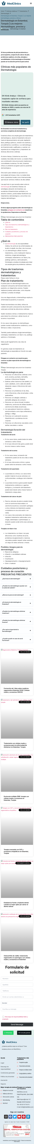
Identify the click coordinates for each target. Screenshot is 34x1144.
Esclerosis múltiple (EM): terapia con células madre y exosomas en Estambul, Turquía (16, 798)
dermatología (5, 187)
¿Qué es (7, 222)
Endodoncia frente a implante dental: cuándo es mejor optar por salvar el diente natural (16, 904)
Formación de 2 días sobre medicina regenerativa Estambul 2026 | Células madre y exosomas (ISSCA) (17, 690)
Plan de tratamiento (11, 229)
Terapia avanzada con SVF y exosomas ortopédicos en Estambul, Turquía (16, 851)
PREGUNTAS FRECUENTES (14, 236)
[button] (30, 3)
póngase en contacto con (16, 210)
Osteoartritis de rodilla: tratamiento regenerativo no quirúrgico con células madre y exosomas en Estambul (17, 957)
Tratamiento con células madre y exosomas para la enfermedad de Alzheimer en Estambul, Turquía (15, 745)
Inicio (2, 11)
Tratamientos (23, 11)
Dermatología (5, 13)
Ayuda (3, 1058)
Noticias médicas (11, 11)
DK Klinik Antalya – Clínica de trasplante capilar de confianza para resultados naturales (16, 98)
